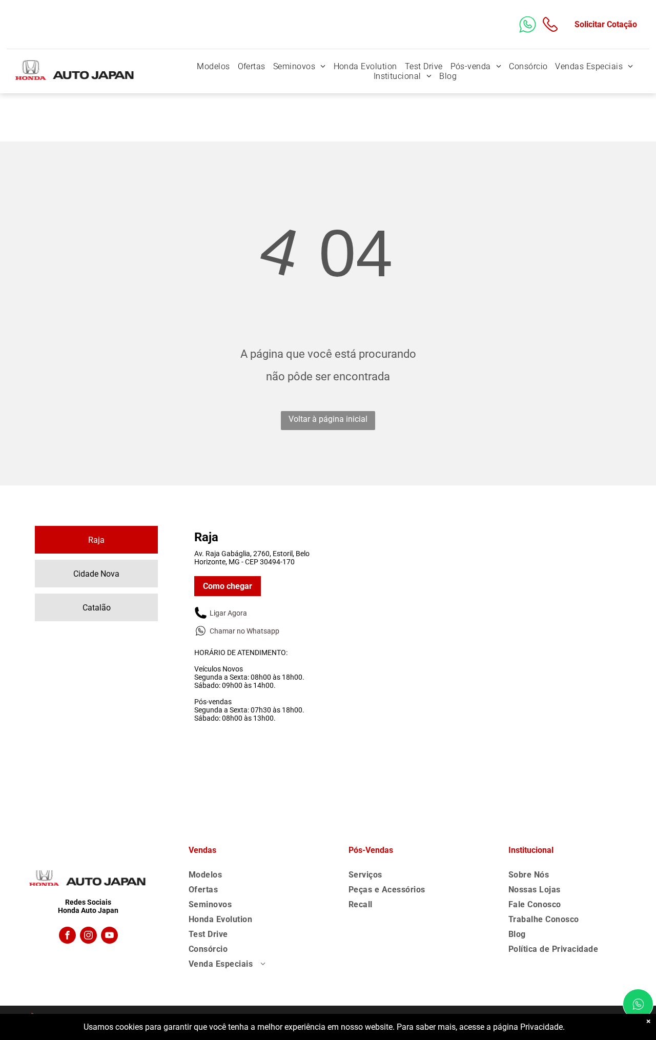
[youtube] (109, 936)
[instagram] (88, 936)
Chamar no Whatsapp (244, 631)
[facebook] (67, 936)
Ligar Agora (228, 613)
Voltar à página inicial (328, 419)
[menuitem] (212, 66)
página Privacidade (528, 1027)
